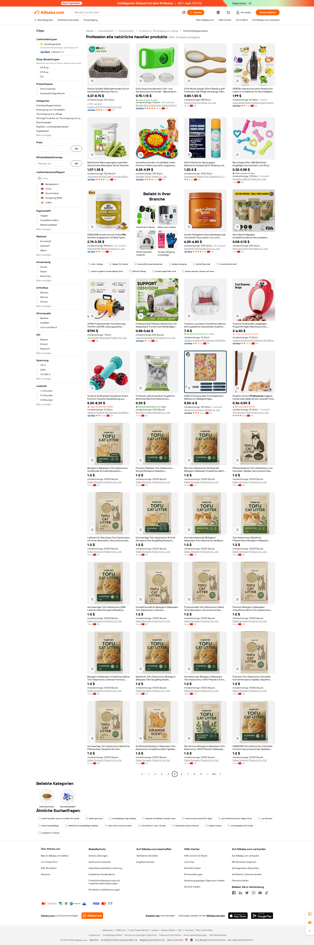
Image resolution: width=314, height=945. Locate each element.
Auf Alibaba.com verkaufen (245, 855)
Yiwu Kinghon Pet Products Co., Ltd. (251, 412)
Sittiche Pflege (139, 271)
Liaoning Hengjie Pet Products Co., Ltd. (155, 337)
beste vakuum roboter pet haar (199, 271)
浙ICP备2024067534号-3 (240, 940)
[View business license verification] (186, 940)
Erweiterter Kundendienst (102, 874)
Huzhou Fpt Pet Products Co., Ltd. (104, 107)
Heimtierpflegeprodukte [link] (195, 31)
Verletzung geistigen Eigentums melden (204, 880)
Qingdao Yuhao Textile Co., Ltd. (151, 176)
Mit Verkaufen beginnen (244, 862)
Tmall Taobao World (138, 930)
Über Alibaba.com (50, 849)
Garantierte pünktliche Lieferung (105, 868)
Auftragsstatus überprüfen (245, 868)
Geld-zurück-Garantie (100, 862)
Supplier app (153, 915)
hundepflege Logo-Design (124, 818)
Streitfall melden (192, 868)
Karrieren (45, 874)
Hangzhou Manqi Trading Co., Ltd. (249, 179)
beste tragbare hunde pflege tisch (107, 271)
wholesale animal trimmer (187, 826)
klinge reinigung (179, 264)
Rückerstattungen (193, 874)
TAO (180, 930)
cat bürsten (267, 818)
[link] (309, 914)
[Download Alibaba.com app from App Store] (238, 915)
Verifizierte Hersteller (147, 855)
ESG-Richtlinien (49, 868)
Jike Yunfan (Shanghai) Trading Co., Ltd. (107, 337)
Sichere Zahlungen (98, 855)
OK (76, 148)
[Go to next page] (220, 774)
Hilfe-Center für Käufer (196, 855)
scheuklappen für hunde (242, 826)
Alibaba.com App (216, 915)
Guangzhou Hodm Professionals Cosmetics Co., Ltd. (254, 102)
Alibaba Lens (48, 915)
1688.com (121, 930)
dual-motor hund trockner (120, 826)
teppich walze (215, 826)
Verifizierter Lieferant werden (247, 874)
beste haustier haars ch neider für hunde (60, 818)
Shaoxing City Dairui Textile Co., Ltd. (202, 410)
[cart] (228, 13)
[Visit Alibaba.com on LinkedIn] (240, 893)
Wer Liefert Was (204, 930)
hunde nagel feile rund (165, 271)
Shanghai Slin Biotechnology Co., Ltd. (106, 248)
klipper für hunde (120, 264)
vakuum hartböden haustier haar (160, 818)
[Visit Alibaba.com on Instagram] (253, 893)
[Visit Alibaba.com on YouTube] (260, 893)
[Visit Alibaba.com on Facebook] (234, 893)
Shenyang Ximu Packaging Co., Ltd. (250, 248)
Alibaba (89, 31)
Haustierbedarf (106, 31)
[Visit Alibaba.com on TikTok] (267, 893)
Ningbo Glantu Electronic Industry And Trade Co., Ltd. (157, 105)
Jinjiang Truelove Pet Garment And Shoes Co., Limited (205, 340)
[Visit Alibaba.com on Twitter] (247, 893)
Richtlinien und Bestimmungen (104, 889)
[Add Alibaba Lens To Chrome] (92, 915)
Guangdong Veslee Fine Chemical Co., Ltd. (205, 176)
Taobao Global (168, 930)
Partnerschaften (240, 880)
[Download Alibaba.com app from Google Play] (262, 915)
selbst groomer (96, 818)
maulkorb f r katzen (51, 833)
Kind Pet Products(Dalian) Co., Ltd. (153, 412)
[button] (184, 12)
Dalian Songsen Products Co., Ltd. (104, 482)
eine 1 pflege (97, 264)
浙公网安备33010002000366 (210, 940)
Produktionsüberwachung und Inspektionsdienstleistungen (104, 882)
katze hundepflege (50, 826)
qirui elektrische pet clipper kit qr (236, 818)
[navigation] (59, 402)
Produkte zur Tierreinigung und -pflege (158, 31)
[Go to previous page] (142, 774)
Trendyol (189, 930)
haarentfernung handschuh (150, 264)
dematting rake (203, 264)
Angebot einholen (145, 862)
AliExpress (107, 930)
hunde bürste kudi (228, 264)
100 (214, 774)
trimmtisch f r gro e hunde (153, 826)
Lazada (154, 930)
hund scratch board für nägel (198, 818)
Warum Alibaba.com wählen (55, 855)
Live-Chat (189, 862)
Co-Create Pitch (49, 862)
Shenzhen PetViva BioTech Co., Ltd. (202, 248)
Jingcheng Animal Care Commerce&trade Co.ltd (108, 176)
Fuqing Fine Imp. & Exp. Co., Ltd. (200, 102)
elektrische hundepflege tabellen (83, 826)
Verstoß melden (192, 886)
